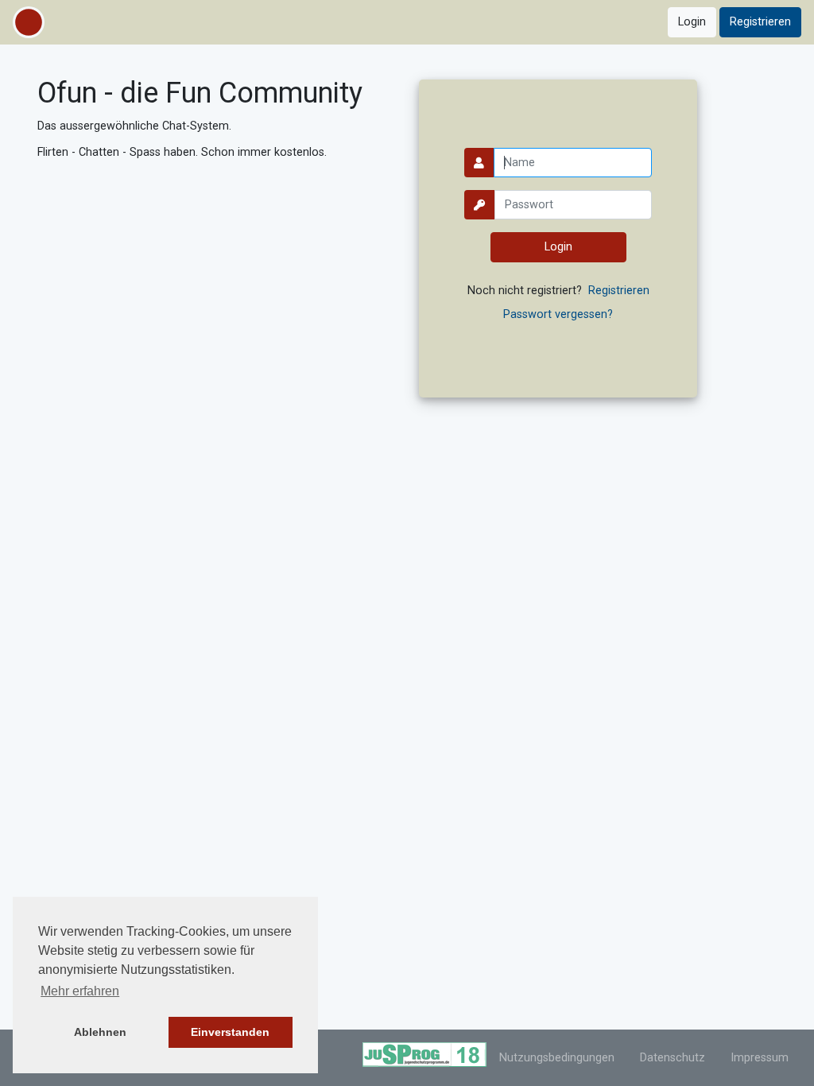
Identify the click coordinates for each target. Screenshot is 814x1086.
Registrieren (760, 22)
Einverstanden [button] (230, 1032)
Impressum (760, 1058)
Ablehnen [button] (100, 1032)
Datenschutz (672, 1058)
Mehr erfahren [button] (80, 991)
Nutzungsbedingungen (556, 1058)
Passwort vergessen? (558, 314)
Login (692, 22)
